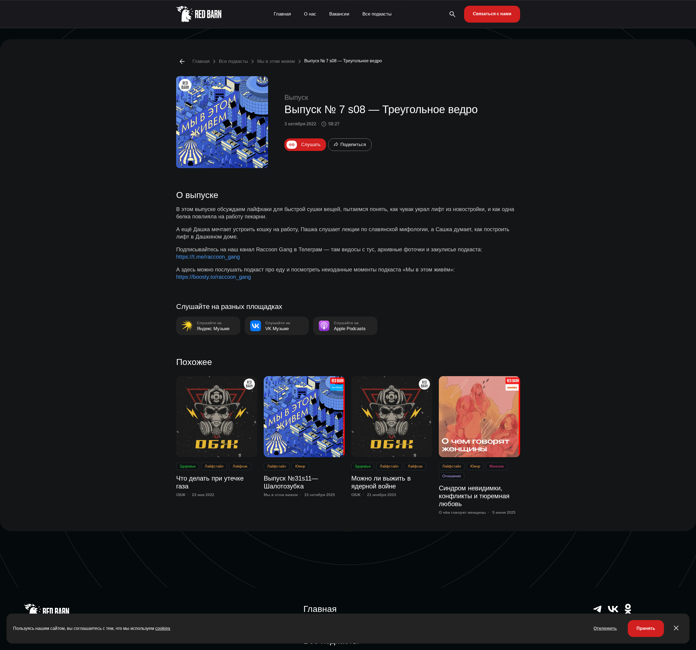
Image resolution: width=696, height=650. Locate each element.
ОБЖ (180, 495)
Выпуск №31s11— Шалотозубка (291, 482)
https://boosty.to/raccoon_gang (213, 277)
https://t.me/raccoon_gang (208, 257)
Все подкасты (376, 14)
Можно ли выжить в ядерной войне (381, 482)
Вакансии (339, 14)
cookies (162, 628)
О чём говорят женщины (462, 512)
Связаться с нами (492, 13)
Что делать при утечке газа (210, 482)
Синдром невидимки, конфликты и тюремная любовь (474, 495)
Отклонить (605, 628)
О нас (310, 14)
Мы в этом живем (276, 61)
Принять (645, 628)
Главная (282, 14)
